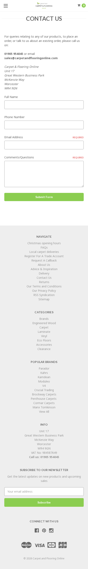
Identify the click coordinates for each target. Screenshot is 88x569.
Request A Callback (44, 260)
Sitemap (44, 299)
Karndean (44, 377)
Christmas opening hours (44, 243)
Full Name (11, 97)
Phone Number (14, 117)
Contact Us (44, 278)
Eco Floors (44, 340)
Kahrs (44, 373)
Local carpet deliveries (44, 252)
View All (44, 412)
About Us (44, 265)
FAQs (44, 247)
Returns (44, 282)
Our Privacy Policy (44, 291)
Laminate (44, 332)
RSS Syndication (44, 295)
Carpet (44, 327)
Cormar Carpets (44, 403)
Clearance (44, 349)
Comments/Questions (44, 157)
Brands (44, 319)
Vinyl (44, 336)
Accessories (44, 345)
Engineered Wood (44, 323)
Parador (44, 368)
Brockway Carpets (44, 394)
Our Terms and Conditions (44, 286)
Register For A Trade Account (44, 256)
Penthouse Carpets (44, 399)
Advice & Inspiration (44, 269)
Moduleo (44, 381)
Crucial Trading (44, 390)
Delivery (44, 273)
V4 (44, 386)
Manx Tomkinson (44, 407)
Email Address (44, 137)
